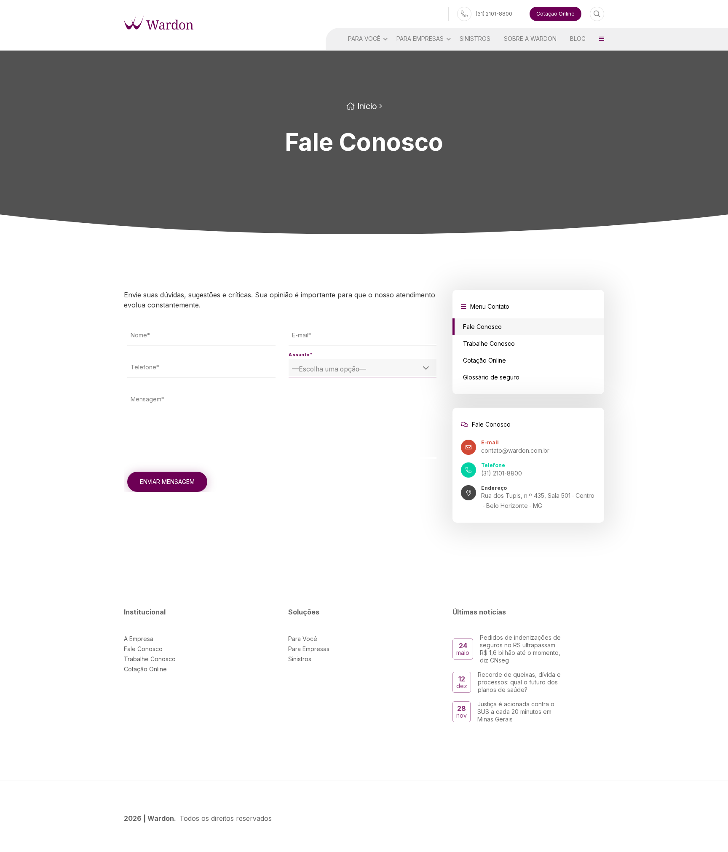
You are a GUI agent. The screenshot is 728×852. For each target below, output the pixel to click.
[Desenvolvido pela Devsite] (598, 818)
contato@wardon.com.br (515, 450)
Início (366, 106)
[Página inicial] (158, 22)
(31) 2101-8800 (494, 14)
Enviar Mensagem (167, 481)
